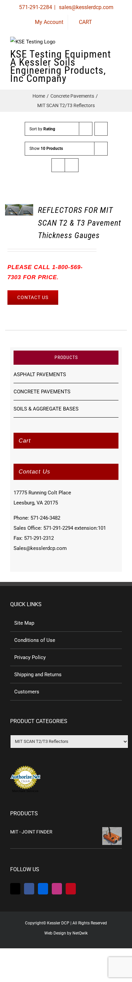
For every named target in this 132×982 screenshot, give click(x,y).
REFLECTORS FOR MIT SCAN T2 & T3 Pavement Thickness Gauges (79, 222)
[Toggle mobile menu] (119, 57)
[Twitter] (15, 888)
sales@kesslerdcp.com (85, 7)
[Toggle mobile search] (107, 57)
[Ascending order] (101, 129)
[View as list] (71, 165)
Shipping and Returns (38, 675)
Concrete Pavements (42, 392)
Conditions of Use (34, 640)
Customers (26, 692)
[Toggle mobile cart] (94, 57)
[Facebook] (29, 888)
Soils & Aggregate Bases (46, 409)
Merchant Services (25, 791)
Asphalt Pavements (40, 374)
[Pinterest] (71, 888)
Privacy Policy (30, 657)
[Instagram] (57, 888)
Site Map (24, 623)
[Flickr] (43, 888)
